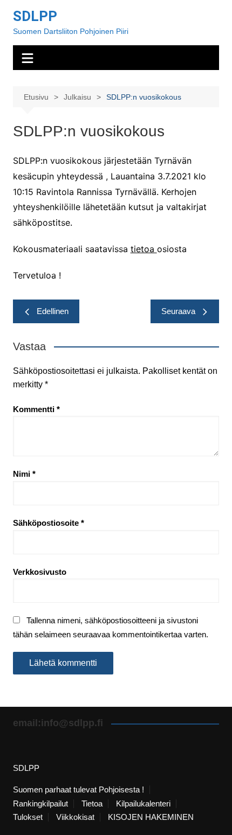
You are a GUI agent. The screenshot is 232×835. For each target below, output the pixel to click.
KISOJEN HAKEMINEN (151, 817)
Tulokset (28, 817)
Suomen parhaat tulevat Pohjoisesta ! (78, 789)
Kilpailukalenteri (143, 803)
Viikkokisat (75, 817)
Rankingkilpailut (40, 803)
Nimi (24, 473)
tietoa (144, 248)
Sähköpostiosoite (48, 522)
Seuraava (178, 311)
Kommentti (36, 409)
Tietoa (92, 803)
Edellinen (53, 311)
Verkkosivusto (39, 571)
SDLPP (35, 16)
